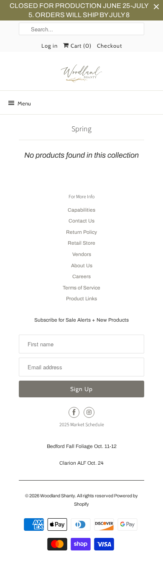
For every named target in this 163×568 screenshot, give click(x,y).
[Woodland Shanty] (81, 74)
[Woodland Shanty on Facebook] (74, 412)
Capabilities (81, 210)
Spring (81, 129)
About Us (81, 266)
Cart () (80, 45)
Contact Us (81, 221)
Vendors (81, 254)
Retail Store (81, 243)
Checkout (109, 45)
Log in (49, 45)
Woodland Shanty (57, 495)
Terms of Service (81, 288)
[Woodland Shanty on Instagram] (89, 412)
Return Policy (81, 232)
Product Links (81, 299)
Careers (81, 276)
